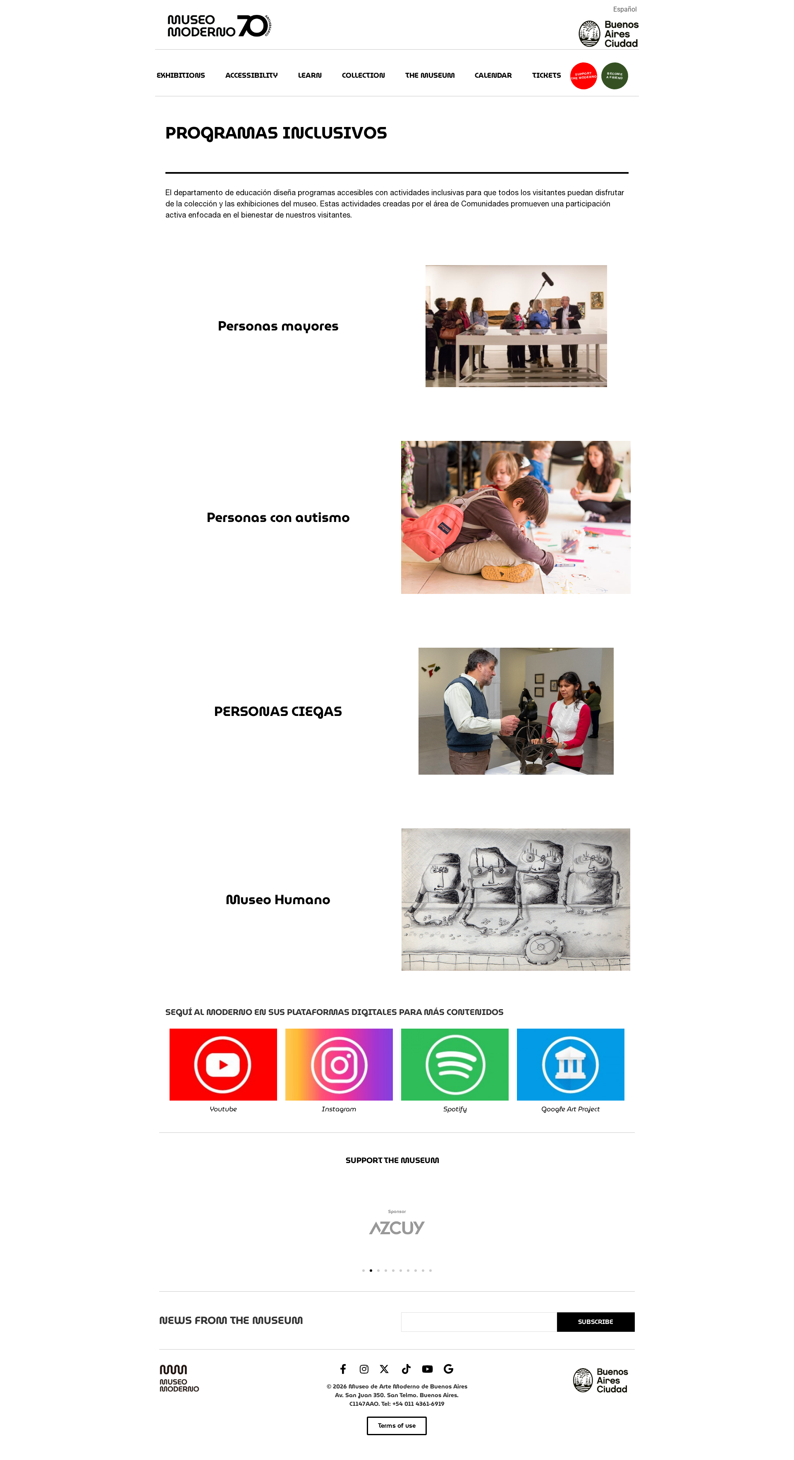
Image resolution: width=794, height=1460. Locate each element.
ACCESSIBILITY (251, 75)
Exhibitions (181, 75)
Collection (363, 75)
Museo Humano (278, 899)
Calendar (493, 75)
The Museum (430, 75)
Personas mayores (278, 325)
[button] (363, 1270)
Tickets (546, 75)
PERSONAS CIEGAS (278, 711)
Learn (310, 75)
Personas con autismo (278, 517)
